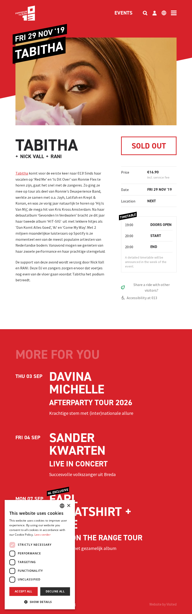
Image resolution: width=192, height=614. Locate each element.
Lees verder (42, 535)
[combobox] (62, 505)
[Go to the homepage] (32, 13)
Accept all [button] (23, 591)
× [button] (68, 505)
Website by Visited (163, 604)
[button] (39, 602)
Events (123, 13)
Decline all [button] (55, 591)
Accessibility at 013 (142, 297)
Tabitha (21, 173)
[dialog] (40, 554)
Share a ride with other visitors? (151, 287)
